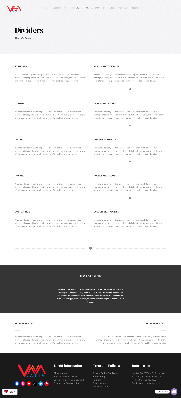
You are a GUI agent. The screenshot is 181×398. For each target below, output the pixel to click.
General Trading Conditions (105, 373)
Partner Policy (99, 380)
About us (123, 8)
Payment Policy (100, 383)
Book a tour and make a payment (69, 380)
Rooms (135, 8)
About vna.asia (60, 373)
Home (46, 8)
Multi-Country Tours (96, 8)
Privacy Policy (99, 376)
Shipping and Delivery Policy (66, 383)
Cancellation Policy (101, 386)
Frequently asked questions (66, 376)
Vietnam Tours (60, 8)
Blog (112, 8)
